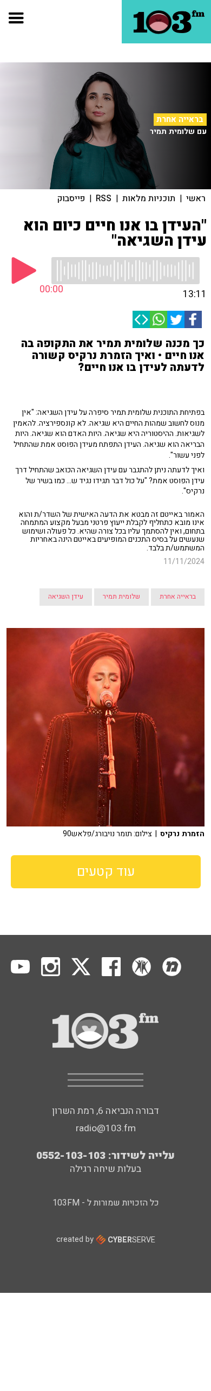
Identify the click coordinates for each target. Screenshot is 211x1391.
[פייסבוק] (193, 319)
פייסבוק (71, 198)
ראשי (196, 198)
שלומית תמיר (121, 596)
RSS (103, 198)
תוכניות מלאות (148, 198)
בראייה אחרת (179, 119)
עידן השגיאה (65, 596)
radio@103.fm (106, 1128)
